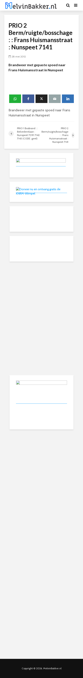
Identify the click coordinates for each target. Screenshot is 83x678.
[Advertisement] (41, 292)
